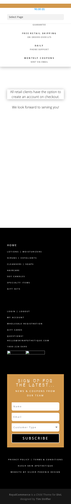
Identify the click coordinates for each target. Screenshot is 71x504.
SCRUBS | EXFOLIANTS (22, 258)
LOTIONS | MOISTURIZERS (24, 251)
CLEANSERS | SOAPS (20, 264)
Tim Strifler (43, 499)
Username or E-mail (21, 138)
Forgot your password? (35, 192)
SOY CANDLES (16, 276)
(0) (39, 9)
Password (14, 154)
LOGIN (11, 311)
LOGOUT (24, 311)
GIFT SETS (13, 289)
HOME (12, 245)
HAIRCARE (13, 270)
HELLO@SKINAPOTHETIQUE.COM (28, 340)
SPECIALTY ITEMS (18, 282)
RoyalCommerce (19, 494)
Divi (58, 494)
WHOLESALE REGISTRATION (25, 323)
